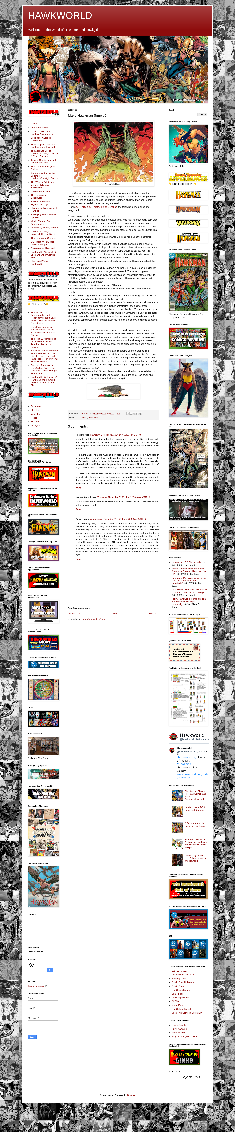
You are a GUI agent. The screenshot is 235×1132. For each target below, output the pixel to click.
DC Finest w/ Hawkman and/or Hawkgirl (43, 243)
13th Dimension (179, 971)
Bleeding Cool (179, 978)
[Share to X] (134, 413)
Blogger (131, 1095)
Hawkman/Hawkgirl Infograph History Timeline (44, 232)
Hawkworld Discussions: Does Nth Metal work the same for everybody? (189, 581)
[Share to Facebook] (137, 413)
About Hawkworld (39, 127)
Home (114, 613)
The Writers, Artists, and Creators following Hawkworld (43, 185)
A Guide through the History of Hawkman (195, 824)
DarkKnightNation (180, 997)
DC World (176, 1001)
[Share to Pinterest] (140, 413)
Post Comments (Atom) (94, 619)
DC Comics (82, 418)
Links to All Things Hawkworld (40, 262)
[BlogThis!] (131, 413)
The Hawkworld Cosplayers (39, 196)
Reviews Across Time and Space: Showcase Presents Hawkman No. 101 (189, 571)
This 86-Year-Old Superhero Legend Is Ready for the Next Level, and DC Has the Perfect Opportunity (44, 317)
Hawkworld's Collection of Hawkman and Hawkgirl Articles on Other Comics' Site (44, 381)
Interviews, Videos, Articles (44, 227)
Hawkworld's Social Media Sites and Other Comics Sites (44, 255)
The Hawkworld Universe (43, 238)
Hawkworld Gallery (40, 191)
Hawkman (93, 418)
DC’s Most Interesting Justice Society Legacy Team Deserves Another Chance (43, 331)
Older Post (153, 613)
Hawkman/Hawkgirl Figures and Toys (40, 203)
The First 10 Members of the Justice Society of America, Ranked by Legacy (43, 342)
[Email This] (128, 413)
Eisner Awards (179, 1025)
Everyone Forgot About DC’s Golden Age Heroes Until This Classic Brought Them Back (44, 369)
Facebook (36, 406)
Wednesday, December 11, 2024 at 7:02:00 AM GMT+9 (118, 519)
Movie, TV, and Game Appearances (42, 222)
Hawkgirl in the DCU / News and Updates (195, 808)
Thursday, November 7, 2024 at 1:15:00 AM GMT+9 (123, 497)
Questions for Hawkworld (43, 248)
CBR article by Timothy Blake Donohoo (96, 206)
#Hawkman (184, 764)
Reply (78, 487)
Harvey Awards (179, 1029)
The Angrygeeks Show (183, 974)
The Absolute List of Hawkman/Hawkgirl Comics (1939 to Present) (44, 153)
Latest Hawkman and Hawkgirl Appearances (42, 132)
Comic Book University (183, 982)
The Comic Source (181, 990)
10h (179, 754)
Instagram (36, 425)
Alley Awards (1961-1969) (185, 1036)
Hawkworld (192, 735)
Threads (35, 421)
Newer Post (74, 613)
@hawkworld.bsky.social (194, 739)
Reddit (34, 418)
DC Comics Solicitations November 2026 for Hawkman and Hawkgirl (189, 591)
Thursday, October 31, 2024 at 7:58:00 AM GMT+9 (115, 435)
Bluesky (35, 410)
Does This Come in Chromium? (187, 1013)
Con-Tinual (177, 993)
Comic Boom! (178, 986)
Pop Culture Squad (181, 1009)
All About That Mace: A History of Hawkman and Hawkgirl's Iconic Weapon (196, 843)
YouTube (35, 414)
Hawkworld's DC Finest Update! (188, 562)
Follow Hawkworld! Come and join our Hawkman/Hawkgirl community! (189, 602)
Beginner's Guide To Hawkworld (41, 139)
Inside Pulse (178, 1005)
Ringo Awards (178, 1032)
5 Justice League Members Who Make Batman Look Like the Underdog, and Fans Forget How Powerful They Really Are (44, 356)
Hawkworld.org (186, 757)
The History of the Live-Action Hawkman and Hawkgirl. (196, 858)
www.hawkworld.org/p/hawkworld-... (192, 775)
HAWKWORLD (60, 15)
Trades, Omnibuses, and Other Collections (43, 161)
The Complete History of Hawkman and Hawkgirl (43, 145)
